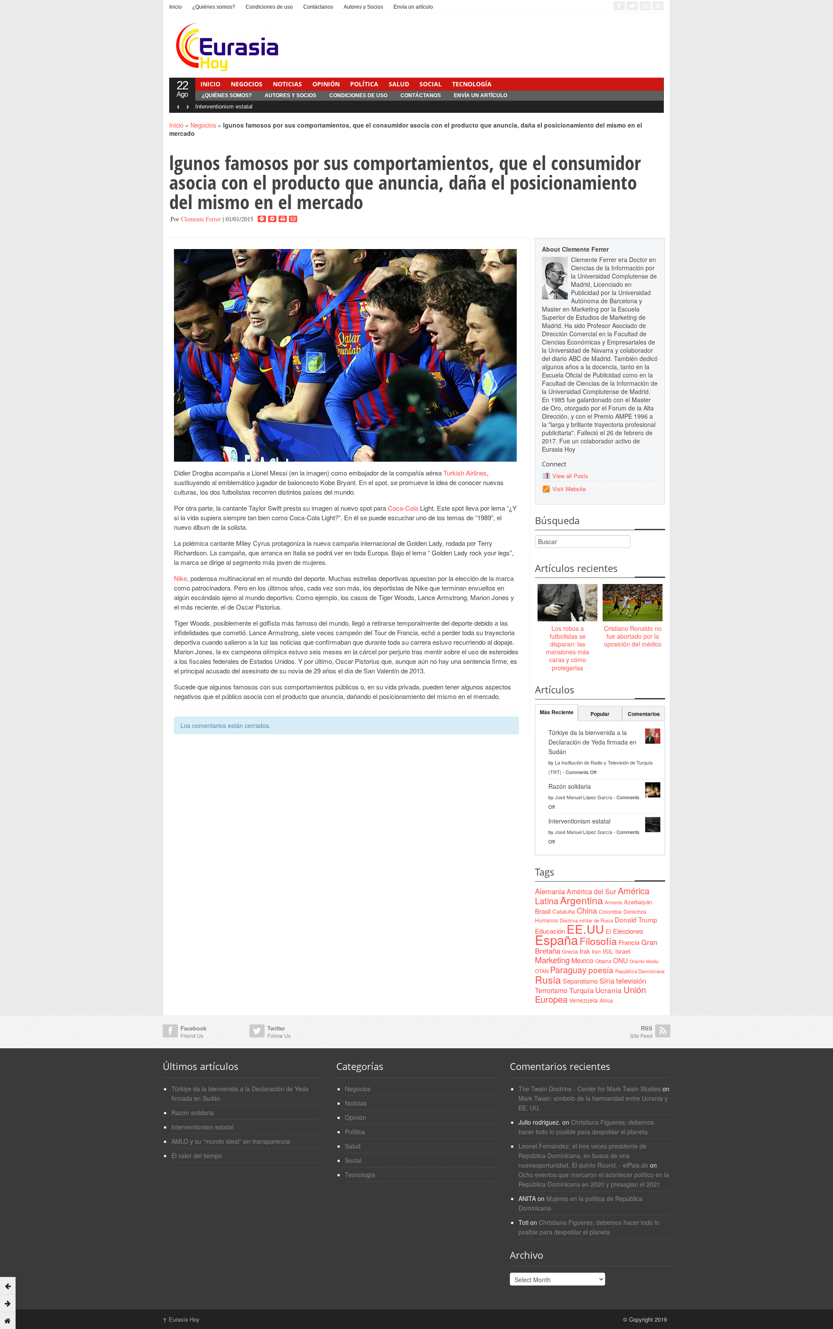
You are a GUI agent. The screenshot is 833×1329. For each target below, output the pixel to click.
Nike (180, 578)
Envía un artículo (413, 7)
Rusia (548, 979)
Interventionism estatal (224, 106)
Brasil (543, 911)
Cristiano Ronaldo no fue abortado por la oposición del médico (633, 636)
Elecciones (628, 930)
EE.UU (585, 928)
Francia (629, 942)
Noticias (287, 84)
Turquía (581, 990)
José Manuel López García (583, 797)
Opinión (326, 84)
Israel (622, 951)
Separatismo (580, 980)
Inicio (175, 7)
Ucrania (608, 989)
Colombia (610, 911)
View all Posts (570, 476)
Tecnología (472, 84)
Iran (596, 951)
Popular (600, 714)
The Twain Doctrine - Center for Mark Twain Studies (589, 1088)
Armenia (613, 902)
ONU (620, 960)
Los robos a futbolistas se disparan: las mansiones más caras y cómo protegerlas (567, 648)
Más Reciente (557, 712)
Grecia (570, 951)
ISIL (608, 951)
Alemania (550, 891)
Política (364, 84)
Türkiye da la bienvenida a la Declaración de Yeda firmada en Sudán (592, 742)
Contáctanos (318, 7)
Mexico (582, 960)
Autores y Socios (363, 7)
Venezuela (583, 1000)
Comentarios (644, 714)
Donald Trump (636, 919)
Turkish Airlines (465, 472)
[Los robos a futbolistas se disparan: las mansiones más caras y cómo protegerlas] (567, 603)
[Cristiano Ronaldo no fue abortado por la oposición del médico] (632, 603)
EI (608, 931)
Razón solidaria (569, 786)
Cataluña (563, 911)
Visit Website (569, 489)
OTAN (541, 971)
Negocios (246, 84)
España (556, 939)
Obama (603, 961)
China (587, 910)
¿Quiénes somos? (213, 7)
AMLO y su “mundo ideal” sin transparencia (230, 1141)
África (606, 1000)
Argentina (581, 900)
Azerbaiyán (638, 902)
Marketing (552, 959)
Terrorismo (551, 990)
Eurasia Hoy (181, 1319)
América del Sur (591, 891)
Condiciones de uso (269, 7)
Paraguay (568, 970)
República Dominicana (639, 971)
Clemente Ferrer (201, 219)
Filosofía (598, 941)
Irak (585, 951)
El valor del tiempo (196, 1155)
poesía (600, 969)
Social (431, 84)
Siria (607, 980)
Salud (399, 84)
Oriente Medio (644, 961)
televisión (631, 980)
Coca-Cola (403, 507)
